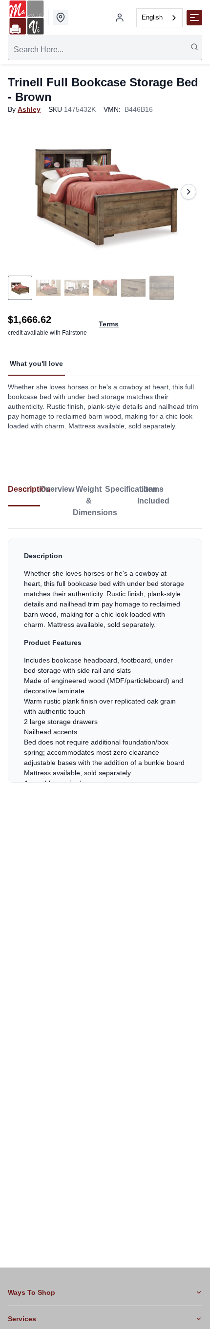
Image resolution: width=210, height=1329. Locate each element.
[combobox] (159, 17)
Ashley (29, 109)
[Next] (188, 192)
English (152, 17)
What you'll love (36, 363)
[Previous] (21, 192)
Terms (109, 324)
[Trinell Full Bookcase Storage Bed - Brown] (105, 191)
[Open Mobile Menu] (194, 17)
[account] (120, 17)
